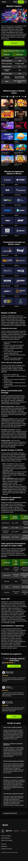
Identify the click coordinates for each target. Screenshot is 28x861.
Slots (23, 96)
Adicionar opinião (14, 666)
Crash (16, 96)
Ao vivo (10, 96)
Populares (3, 96)
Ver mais (14, 716)
